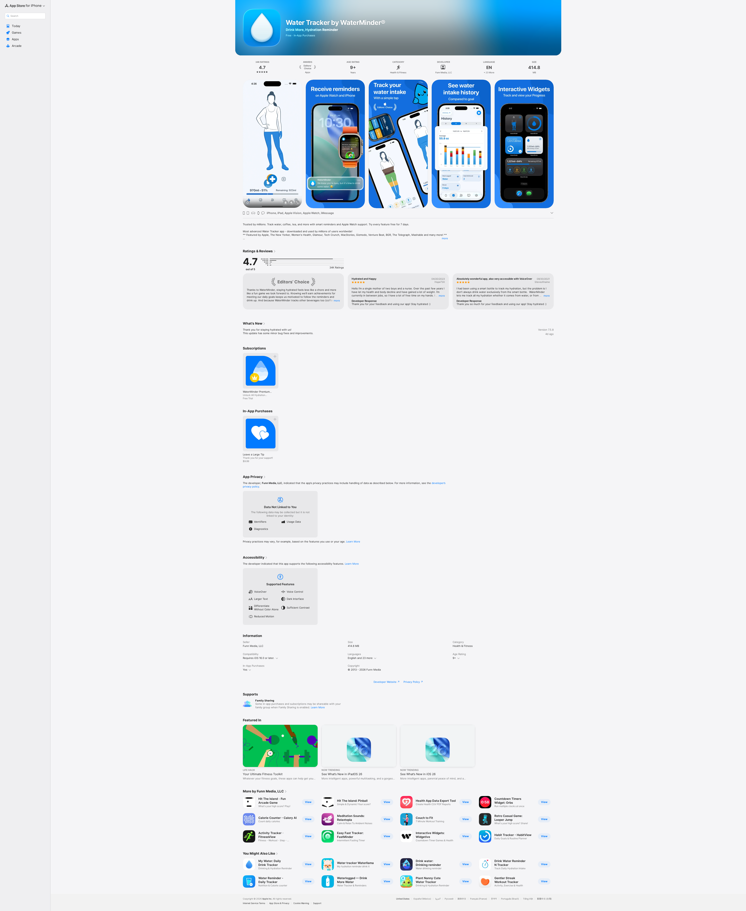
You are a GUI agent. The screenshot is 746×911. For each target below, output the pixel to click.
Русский (449, 899)
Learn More (353, 541)
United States (403, 899)
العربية (438, 899)
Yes (245, 669)
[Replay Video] (247, 202)
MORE (337, 300)
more (445, 238)
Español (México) (422, 899)
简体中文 (462, 899)
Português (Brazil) (510, 899)
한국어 (494, 899)
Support (317, 903)
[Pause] (285, 202)
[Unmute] (291, 202)
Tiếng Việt (528, 899)
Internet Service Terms (254, 903)
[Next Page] (557, 143)
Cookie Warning (301, 903)
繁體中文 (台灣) (544, 899)
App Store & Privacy (279, 903)
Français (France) (478, 899)
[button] (25, 26)
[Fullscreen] (297, 202)
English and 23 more (360, 657)
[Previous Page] (239, 143)
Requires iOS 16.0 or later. (258, 657)
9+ (454, 657)
